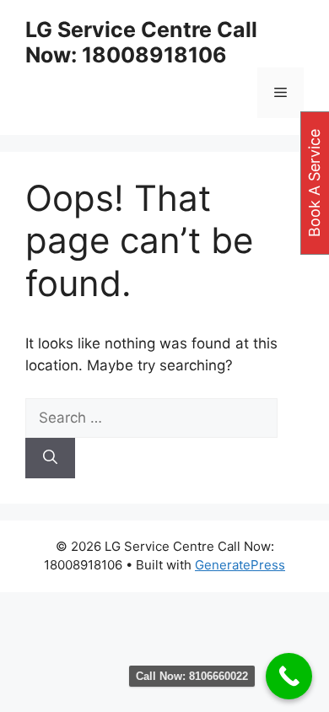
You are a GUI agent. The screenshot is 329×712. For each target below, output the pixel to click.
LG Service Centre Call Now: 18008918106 (141, 42)
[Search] (50, 458)
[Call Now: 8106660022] (289, 676)
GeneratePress (240, 565)
